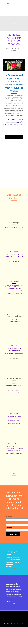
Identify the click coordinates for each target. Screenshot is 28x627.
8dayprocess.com (17, 293)
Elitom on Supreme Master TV (14, 423)
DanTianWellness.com (13, 390)
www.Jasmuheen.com (14, 261)
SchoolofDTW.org (14, 392)
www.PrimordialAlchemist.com (14, 453)
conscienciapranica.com (11, 353)
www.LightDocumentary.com (14, 231)
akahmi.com (9, 293)
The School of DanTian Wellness (18, 623)
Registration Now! (14, 137)
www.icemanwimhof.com (14, 325)
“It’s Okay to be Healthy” (14, 420)
